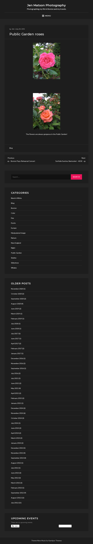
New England (16, 243)
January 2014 (16, 443)
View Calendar (64, 526)
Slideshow (15, 263)
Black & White (16, 198)
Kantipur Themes (55, 541)
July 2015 (14, 378)
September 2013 (17, 458)
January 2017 (16, 353)
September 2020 (17, 299)
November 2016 (17, 363)
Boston (14, 208)
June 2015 (15, 383)
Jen (13, 29)
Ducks (13, 223)
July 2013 (14, 468)
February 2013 (16, 488)
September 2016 (17, 368)
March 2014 (15, 438)
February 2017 (16, 348)
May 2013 (14, 478)
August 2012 (16, 498)
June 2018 (15, 329)
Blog (11, 148)
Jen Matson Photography (46, 5)
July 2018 (14, 324)
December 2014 (17, 408)
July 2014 (14, 423)
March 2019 (15, 314)
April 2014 (15, 433)
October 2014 (16, 418)
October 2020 (16, 294)
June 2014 (15, 428)
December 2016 (17, 358)
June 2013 (15, 473)
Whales (14, 268)
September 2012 (17, 493)
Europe (13, 228)
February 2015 (16, 398)
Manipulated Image (18, 233)
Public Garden (16, 253)
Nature (13, 238)
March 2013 (15, 483)
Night (13, 248)
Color (13, 213)
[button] (15, 526)
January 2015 (16, 403)
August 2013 (16, 463)
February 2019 (16, 319)
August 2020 (16, 304)
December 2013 (17, 448)
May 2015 (14, 388)
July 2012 (14, 503)
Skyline (13, 258)
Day (12, 218)
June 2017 (15, 338)
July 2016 (14, 373)
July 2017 (14, 333)
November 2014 (17, 413)
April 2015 (15, 393)
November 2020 (17, 289)
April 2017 (15, 343)
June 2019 (15, 309)
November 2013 (17, 453)
